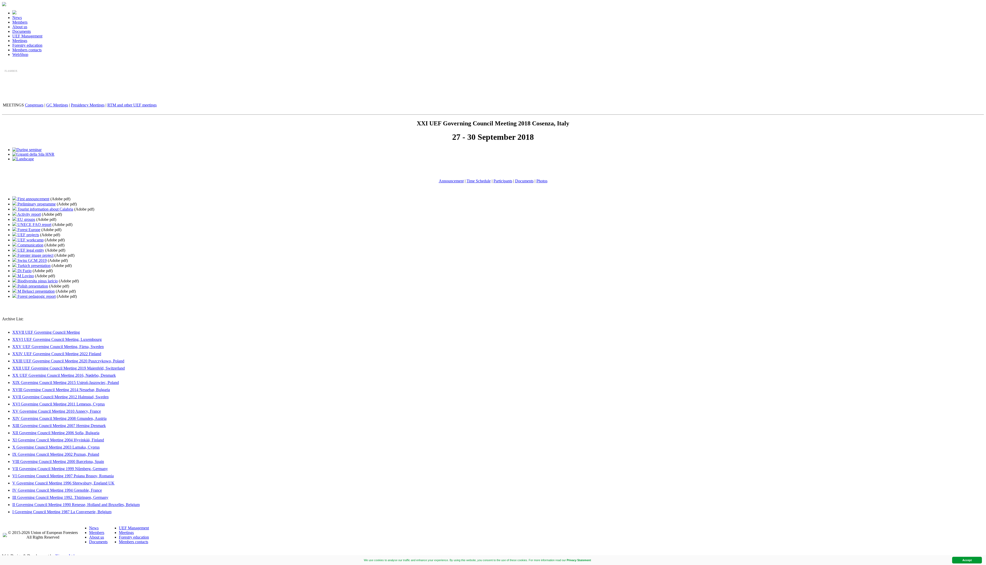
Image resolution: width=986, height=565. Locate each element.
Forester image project (34, 255)
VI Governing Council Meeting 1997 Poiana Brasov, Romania (63, 476)
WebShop (20, 54)
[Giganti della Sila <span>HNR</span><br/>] (33, 154)
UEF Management (27, 36)
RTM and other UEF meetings (132, 105)
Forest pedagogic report (36, 296)
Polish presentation (32, 286)
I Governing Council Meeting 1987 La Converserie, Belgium (61, 512)
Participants (503, 181)
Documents (21, 31)
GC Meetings (57, 105)
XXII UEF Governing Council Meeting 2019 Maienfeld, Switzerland (68, 368)
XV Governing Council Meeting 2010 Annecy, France (56, 411)
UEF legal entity (30, 250)
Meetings (19, 40)
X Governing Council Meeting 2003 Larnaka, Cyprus (56, 447)
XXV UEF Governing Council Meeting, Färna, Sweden (58, 346)
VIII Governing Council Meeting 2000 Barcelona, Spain (58, 461)
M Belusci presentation (35, 291)
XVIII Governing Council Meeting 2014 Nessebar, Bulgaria (61, 390)
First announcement (32, 199)
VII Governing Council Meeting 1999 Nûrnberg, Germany (60, 469)
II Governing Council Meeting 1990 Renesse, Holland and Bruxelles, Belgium (76, 504)
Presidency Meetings (88, 105)
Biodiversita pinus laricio (37, 281)
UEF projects (27, 235)
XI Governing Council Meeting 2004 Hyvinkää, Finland (58, 440)
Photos (541, 181)
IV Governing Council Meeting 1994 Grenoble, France (57, 490)
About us (19, 27)
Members (19, 22)
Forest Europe (28, 229)
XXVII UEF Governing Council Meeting (46, 332)
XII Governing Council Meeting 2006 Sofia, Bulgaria (55, 433)
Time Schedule (479, 181)
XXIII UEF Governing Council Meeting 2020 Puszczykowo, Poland (68, 361)
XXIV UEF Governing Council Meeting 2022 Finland (56, 354)
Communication (29, 245)
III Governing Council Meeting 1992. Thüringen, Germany (60, 497)
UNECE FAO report (33, 224)
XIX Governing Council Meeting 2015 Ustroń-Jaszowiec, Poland (65, 382)
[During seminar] (27, 149)
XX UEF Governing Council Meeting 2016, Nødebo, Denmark (64, 375)
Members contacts (27, 50)
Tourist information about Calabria (44, 209)
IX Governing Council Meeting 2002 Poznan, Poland (55, 454)
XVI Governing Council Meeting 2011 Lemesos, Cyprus (58, 404)
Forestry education (27, 45)
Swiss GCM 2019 (31, 260)
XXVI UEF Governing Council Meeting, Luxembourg (57, 339)
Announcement (451, 181)
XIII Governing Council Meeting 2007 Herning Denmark (59, 425)
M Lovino (25, 276)
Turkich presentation (33, 265)
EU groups (25, 219)
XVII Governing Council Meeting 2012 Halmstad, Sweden (60, 397)
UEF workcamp (30, 240)
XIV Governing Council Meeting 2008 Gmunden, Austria (59, 418)
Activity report (28, 214)
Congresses (34, 105)
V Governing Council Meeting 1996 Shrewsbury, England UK (63, 483)
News (17, 17)
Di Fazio (24, 271)
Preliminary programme (36, 204)
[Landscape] (23, 159)
